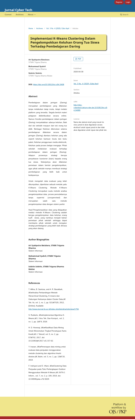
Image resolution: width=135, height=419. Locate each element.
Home (30, 28)
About (31, 14)
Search (125, 14)
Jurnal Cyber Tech (18, 10)
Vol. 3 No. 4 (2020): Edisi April (57, 28)
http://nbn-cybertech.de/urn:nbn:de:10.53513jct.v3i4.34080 (90, 107)
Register (119, 2)
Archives (20, 14)
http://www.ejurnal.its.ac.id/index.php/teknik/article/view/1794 (53, 309)
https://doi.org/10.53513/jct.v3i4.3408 (48, 84)
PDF (79, 59)
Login (128, 2)
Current (8, 14)
